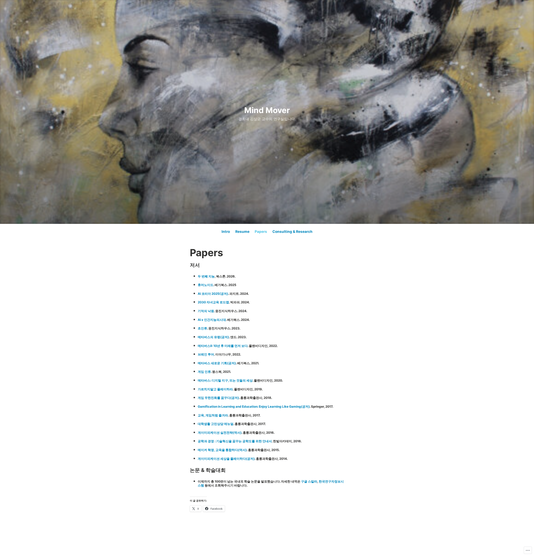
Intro (226, 231)
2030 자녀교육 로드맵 (213, 302)
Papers (261, 231)
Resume (242, 231)
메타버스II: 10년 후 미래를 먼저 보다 (223, 346)
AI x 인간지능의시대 (212, 320)
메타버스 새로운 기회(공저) (217, 363)
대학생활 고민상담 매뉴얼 (215, 424)
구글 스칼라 (309, 481)
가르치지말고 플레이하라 (215, 389)
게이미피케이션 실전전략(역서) (220, 433)
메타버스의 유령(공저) (213, 337)
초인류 (202, 328)
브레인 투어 (206, 354)
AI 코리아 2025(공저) (213, 294)
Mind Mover (267, 110)
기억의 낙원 (206, 311)
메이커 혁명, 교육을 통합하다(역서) (222, 450)
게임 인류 (204, 372)
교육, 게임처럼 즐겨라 (213, 415)
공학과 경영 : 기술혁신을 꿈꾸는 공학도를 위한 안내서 (235, 441)
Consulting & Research (292, 231)
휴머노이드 (205, 285)
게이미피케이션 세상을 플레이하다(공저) (226, 459)
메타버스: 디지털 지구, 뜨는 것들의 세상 (225, 380)
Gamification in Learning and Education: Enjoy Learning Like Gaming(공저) (254, 406)
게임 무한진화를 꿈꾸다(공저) (218, 398)
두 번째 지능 (206, 276)
